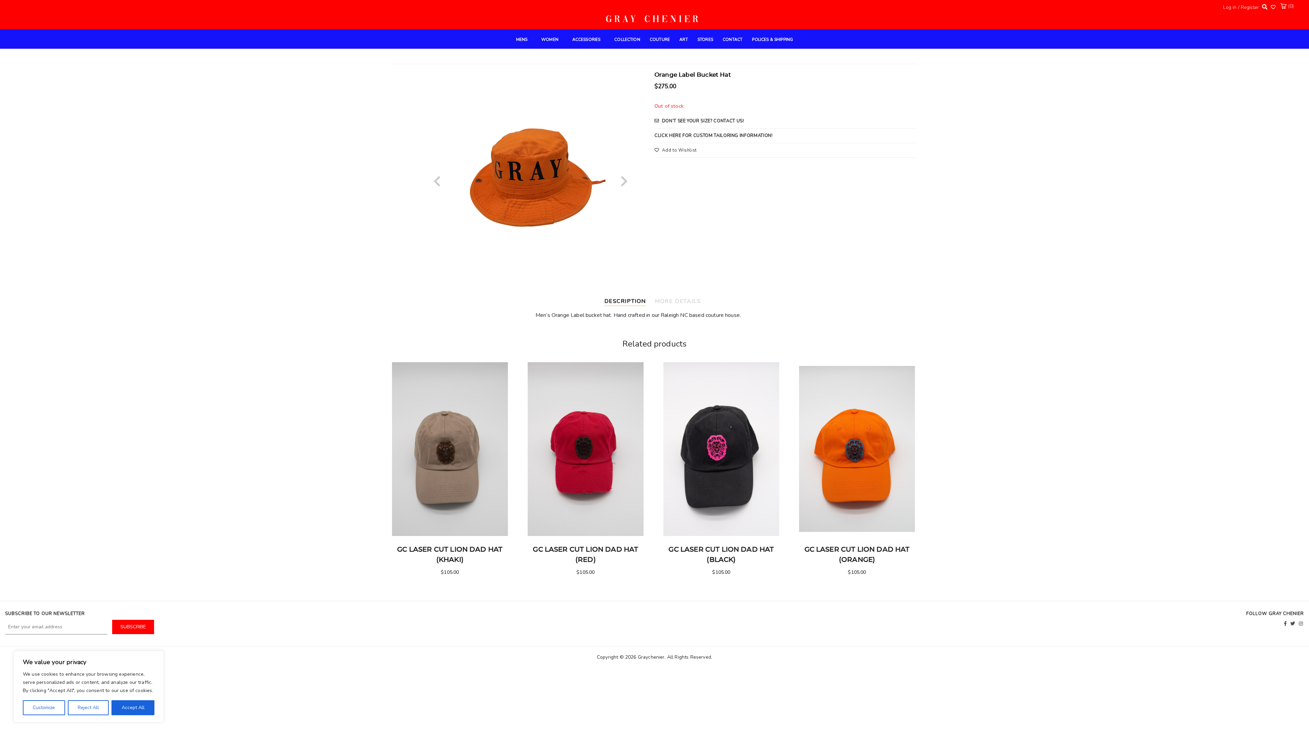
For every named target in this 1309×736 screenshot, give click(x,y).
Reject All (88, 707)
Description (625, 301)
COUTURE (660, 39)
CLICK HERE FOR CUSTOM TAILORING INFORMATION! (713, 136)
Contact (732, 39)
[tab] (628, 300)
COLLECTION (627, 39)
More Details (678, 301)
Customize (44, 707)
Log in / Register (1241, 7)
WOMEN (549, 39)
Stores (705, 39)
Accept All (133, 707)
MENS (522, 39)
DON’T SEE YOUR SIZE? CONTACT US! (703, 121)
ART (683, 39)
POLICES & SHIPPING (772, 39)
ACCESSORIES (586, 39)
